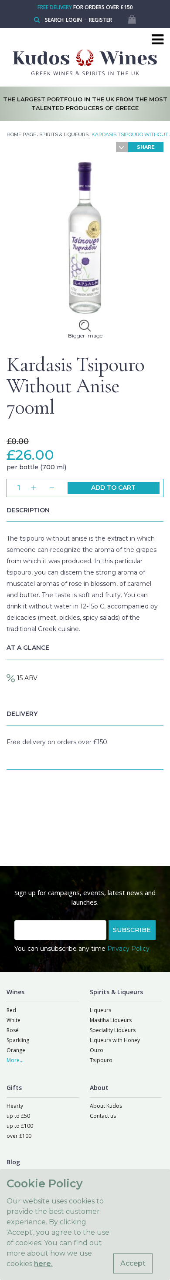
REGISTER (100, 19)
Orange (16, 1050)
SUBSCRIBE (132, 930)
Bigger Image (85, 335)
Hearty (15, 1106)
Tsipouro (101, 1060)
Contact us (103, 1116)
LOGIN (74, 19)
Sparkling (18, 1040)
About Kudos (106, 1106)
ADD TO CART (113, 487)
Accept (133, 1263)
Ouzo (96, 1050)
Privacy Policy (128, 948)
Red (11, 1010)
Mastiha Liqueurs (111, 1020)
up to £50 (18, 1116)
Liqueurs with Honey (115, 1040)
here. (43, 1264)
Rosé (13, 1030)
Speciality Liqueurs (113, 1030)
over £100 (19, 1136)
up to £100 (20, 1126)
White (13, 1020)
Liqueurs (100, 1010)
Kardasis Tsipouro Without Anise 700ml (75, 386)
